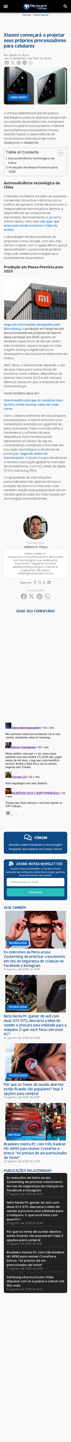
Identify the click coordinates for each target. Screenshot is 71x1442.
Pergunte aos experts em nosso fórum (35, 849)
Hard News (41, 15)
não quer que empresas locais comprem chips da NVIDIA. (31, 225)
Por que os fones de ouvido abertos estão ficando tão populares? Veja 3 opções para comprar (34, 1089)
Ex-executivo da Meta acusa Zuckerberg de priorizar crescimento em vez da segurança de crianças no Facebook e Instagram (34, 959)
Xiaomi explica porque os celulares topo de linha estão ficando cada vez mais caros (33, 404)
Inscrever (35, 892)
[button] (5, 6)
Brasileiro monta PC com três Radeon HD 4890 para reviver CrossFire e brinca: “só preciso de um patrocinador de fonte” (35, 1151)
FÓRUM (40, 838)
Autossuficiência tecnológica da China (31, 161)
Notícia (14, 1134)
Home (27, 15)
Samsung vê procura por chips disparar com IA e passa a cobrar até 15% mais (35, 1281)
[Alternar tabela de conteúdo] (59, 153)
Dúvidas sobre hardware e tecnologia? (35, 845)
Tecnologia (18, 942)
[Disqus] (35, 666)
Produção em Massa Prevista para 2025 (33, 170)
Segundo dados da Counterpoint (26, 455)
